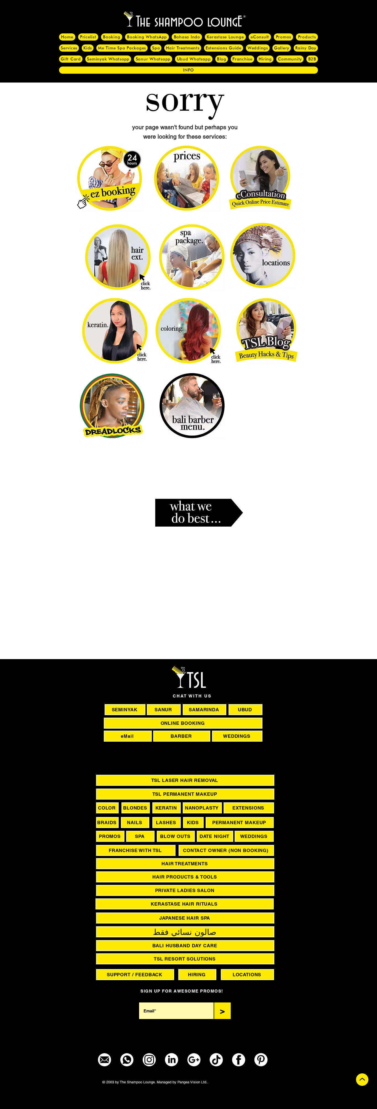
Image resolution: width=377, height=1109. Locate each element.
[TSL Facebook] (239, 1060)
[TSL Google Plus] (194, 1060)
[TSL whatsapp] (127, 1060)
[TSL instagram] (149, 1060)
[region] (249, 607)
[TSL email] (104, 1060)
